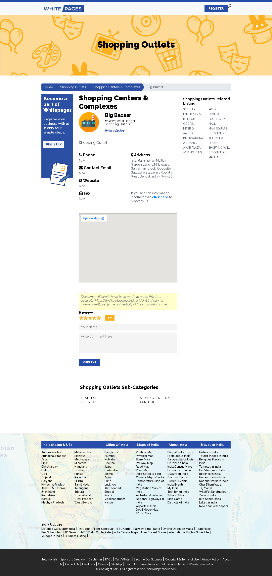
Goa (44, 473)
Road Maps (203, 528)
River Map (142, 470)
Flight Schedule (103, 528)
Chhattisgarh (50, 466)
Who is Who (175, 495)
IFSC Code (123, 528)
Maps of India (148, 445)
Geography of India (180, 459)
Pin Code (84, 528)
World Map (143, 513)
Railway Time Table (146, 528)
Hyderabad (112, 470)
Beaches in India (210, 473)
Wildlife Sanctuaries (212, 491)
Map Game (174, 498)
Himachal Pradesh (53, 484)
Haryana (46, 481)
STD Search (70, 532)
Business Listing (75, 536)
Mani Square (217, 128)
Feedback (88, 564)
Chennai (110, 463)
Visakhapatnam (115, 498)
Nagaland (80, 466)
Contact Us (72, 564)
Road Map (143, 466)
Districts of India (178, 502)
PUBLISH (89, 362)
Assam (45, 459)
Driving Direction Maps (178, 528)
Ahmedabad (113, 488)
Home (48, 87)
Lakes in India (208, 502)
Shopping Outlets (73, 87)
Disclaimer (95, 559)
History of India (177, 463)
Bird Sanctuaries (210, 498)
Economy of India (179, 470)
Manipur (79, 455)
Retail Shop (88, 397)
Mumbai (110, 455)
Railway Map (144, 463)
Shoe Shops (88, 402)
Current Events (177, 481)
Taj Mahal (205, 488)
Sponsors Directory (73, 559)
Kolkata (110, 459)
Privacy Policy (211, 559)
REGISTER (216, 8)
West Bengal (83, 502)
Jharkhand (48, 491)
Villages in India (51, 536)
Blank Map (143, 459)
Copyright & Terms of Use (182, 559)
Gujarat (46, 477)
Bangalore (111, 452)
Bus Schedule (50, 532)
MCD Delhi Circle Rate (96, 532)
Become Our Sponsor (148, 559)
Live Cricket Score (153, 532)
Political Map (144, 452)
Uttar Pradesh (83, 498)
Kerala (45, 498)
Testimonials (50, 559)
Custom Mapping (178, 477)
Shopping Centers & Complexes (116, 87)
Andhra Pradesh (52, 452)
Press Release (150, 564)
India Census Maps (179, 466)
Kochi (108, 495)
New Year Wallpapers (213, 506)
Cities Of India (117, 445)
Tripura (79, 491)
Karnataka (48, 495)
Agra (108, 477)
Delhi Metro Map (147, 509)
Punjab (78, 473)
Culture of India (177, 473)
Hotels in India (208, 452)
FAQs (108, 559)
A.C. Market (191, 142)
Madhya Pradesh (52, 502)
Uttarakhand (82, 495)
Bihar (44, 463)
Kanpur (109, 502)
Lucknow (110, 484)
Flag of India (175, 452)
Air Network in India (149, 495)
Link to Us (131, 564)
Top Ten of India (178, 491)
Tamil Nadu (82, 484)
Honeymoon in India (212, 477)
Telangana (81, 488)
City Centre (217, 133)
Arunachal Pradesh (53, 455)
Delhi (44, 470)
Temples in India (210, 466)
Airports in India (146, 506)
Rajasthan (80, 477)
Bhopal (109, 491)
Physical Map (145, 455)
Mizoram (80, 463)
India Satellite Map (148, 473)
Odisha (79, 470)
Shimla (109, 473)
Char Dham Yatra (210, 484)
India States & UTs (57, 445)
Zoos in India (207, 495)
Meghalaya (81, 459)
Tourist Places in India (213, 455)
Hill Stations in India (212, 470)
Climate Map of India (150, 477)
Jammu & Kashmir (53, 488)
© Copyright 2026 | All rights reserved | (121, 569)
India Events (175, 484)
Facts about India (178, 455)
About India (178, 445)
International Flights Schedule (189, 532)
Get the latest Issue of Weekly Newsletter (186, 564)
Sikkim (78, 481)
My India (172, 488)
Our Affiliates (123, 559)
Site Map (116, 564)
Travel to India (212, 445)
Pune (108, 481)
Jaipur (109, 466)
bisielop (189, 119)
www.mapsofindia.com (162, 569)
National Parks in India (213, 481)
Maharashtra (82, 452)
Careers (103, 564)
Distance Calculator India (58, 528)
